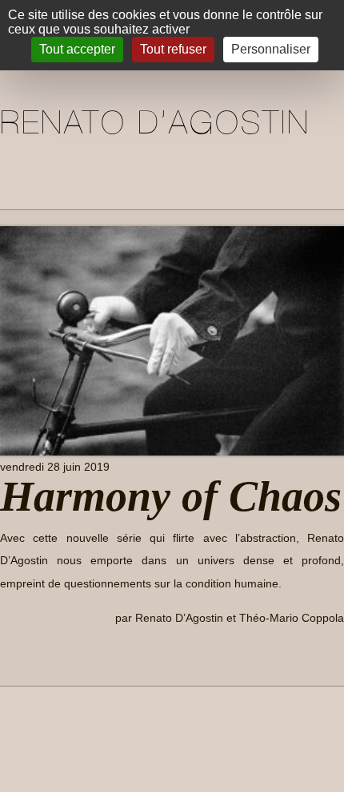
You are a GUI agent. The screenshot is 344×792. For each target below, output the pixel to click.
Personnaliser (270, 49)
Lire (23, 654)
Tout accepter (77, 49)
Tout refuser (173, 49)
